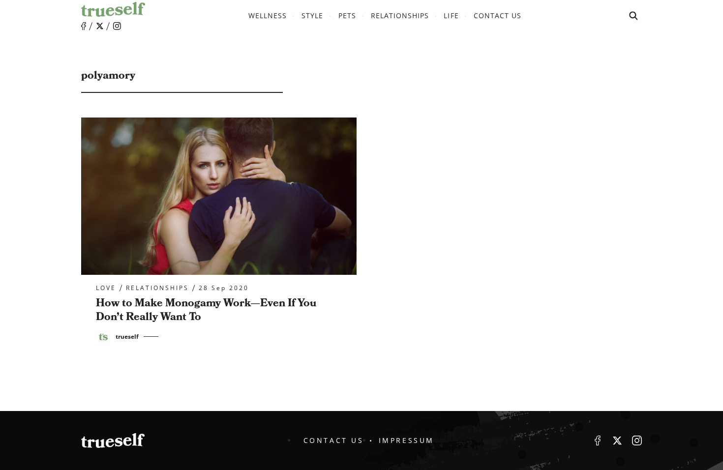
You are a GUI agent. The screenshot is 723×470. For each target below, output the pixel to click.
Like (83, 26)
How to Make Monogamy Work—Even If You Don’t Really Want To (206, 310)
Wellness (267, 15)
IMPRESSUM (406, 440)
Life (451, 15)
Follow (100, 26)
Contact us (498, 15)
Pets (347, 15)
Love (106, 288)
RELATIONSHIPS (400, 15)
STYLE (312, 15)
